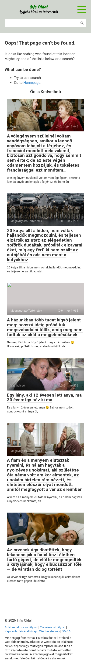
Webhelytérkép (49, 631)
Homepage (32, 83)
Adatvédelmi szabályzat (21, 627)
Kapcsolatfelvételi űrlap (21, 631)
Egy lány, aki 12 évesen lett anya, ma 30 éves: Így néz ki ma (44, 397)
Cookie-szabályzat (53, 627)
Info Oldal (39, 7)
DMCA (66, 631)
